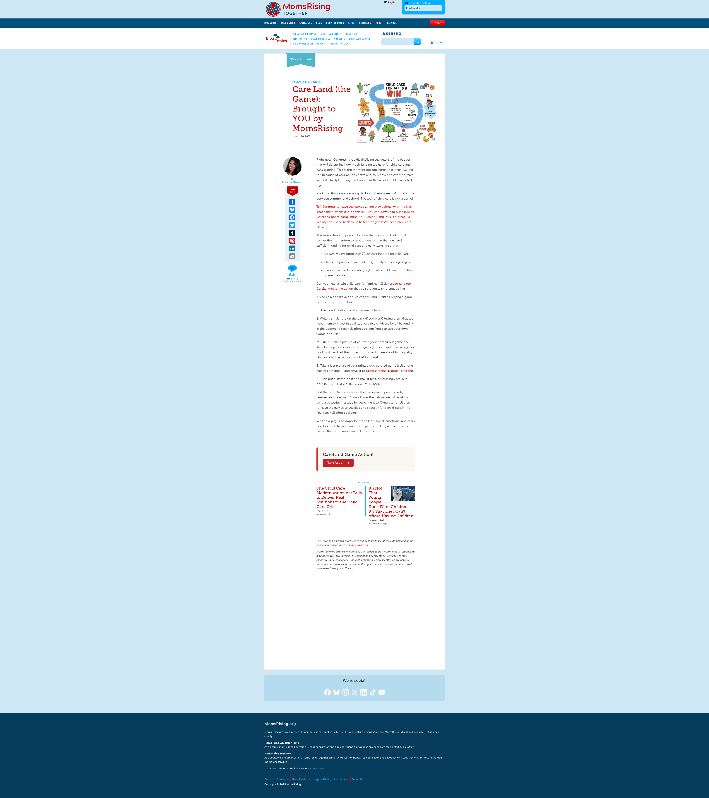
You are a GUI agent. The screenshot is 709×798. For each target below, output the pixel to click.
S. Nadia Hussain (292, 182)
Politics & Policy (339, 43)
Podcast (321, 43)
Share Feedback (301, 779)
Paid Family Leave (303, 43)
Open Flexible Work (360, 38)
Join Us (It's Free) (420, 3)
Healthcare (351, 33)
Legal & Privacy (322, 779)
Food (322, 33)
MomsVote (270, 22)
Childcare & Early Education (307, 81)
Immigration (300, 38)
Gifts (351, 22)
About (379, 22)
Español (392, 22)
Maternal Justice (320, 38)
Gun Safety (335, 33)
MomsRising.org (300, 9)
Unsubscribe (341, 779)
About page (317, 768)
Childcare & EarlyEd (304, 33)
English (392, 2)
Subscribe (357, 779)
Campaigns (305, 22)
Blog (319, 22)
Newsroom (365, 22)
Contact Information (276, 779)
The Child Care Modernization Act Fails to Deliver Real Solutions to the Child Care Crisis (339, 497)
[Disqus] (365, 619)
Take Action (288, 22)
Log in (438, 42)
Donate (437, 23)
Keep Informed (335, 22)
